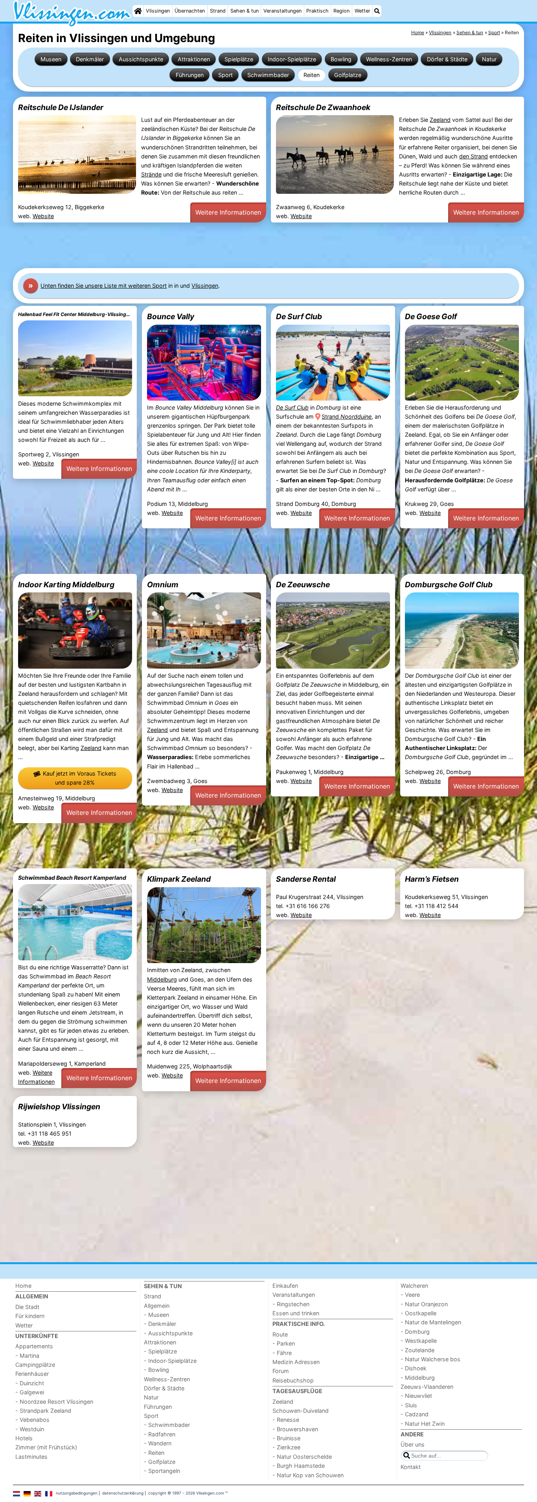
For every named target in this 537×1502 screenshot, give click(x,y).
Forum (280, 1371)
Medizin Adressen (296, 1362)
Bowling (341, 59)
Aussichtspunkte (141, 59)
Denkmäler (90, 59)
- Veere (410, 1294)
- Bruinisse (286, 1438)
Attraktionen (194, 59)
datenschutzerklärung (122, 1493)
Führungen (190, 75)
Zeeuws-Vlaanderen (427, 1386)
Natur (489, 59)
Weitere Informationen (228, 212)
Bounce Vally (170, 316)
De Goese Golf (431, 316)
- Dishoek (414, 1368)
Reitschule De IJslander (60, 107)
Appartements (34, 1346)
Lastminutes (31, 1456)
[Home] (137, 11)
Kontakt (411, 1466)
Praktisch (317, 11)
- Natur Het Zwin (423, 1423)
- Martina (27, 1355)
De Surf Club (299, 316)
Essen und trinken (295, 1313)
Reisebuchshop (293, 1380)
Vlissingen (158, 11)
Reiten (311, 75)
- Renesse (285, 1419)
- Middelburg (418, 1377)
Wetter (362, 11)
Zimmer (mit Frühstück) (46, 1447)
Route (280, 1334)
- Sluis (409, 1405)
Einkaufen (285, 1285)
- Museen (156, 1314)
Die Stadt (27, 1306)
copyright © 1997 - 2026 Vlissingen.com (186, 1493)
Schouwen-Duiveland (300, 1410)
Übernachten (190, 11)
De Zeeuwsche (303, 584)
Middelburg (162, 979)
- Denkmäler (160, 1323)
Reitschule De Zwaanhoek (323, 107)
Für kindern (29, 1316)
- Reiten (154, 1452)
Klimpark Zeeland (179, 879)
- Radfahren (159, 1434)
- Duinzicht (29, 1383)
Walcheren (414, 1285)
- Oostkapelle (418, 1313)
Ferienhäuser (32, 1373)
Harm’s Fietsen (432, 879)
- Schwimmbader (167, 1424)
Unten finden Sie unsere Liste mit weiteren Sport (103, 285)
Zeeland (440, 119)
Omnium (162, 584)
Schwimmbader (268, 75)
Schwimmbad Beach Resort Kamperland (72, 877)
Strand (218, 11)
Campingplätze (35, 1364)
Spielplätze (238, 59)
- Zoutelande (417, 1350)
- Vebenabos (32, 1419)
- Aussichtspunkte (168, 1333)
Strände (151, 174)
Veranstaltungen (282, 11)
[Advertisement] (249, 245)
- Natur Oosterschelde (302, 1456)
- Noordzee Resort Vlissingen (54, 1401)
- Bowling (156, 1369)
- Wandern (157, 1443)
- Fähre (282, 1352)
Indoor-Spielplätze (292, 59)
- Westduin (29, 1429)
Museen (50, 59)
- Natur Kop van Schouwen (308, 1475)
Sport (225, 75)
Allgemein (156, 1305)
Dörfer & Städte (447, 59)
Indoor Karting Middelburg (66, 584)
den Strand (473, 156)
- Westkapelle (419, 1340)
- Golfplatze (159, 1461)
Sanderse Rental (306, 879)
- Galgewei (29, 1392)
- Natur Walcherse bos (430, 1359)
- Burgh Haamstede (298, 1465)
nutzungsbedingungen (76, 1493)
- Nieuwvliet (416, 1395)
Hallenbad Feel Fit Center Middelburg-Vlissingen (75, 314)
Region (341, 11)
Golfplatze (347, 75)
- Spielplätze (160, 1351)
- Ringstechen (290, 1304)
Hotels (24, 1438)
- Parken (283, 1343)
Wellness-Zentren (389, 59)
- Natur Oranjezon (424, 1304)
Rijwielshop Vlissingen (59, 1106)
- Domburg (415, 1331)
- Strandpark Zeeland (43, 1410)
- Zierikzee (286, 1447)
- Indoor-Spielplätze (170, 1360)
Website (43, 216)
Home (23, 1285)
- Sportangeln (162, 1470)
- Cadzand (414, 1414)
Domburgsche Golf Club (449, 584)
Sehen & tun (244, 11)
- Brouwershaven (295, 1429)
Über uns (413, 1444)
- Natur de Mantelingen (431, 1322)
